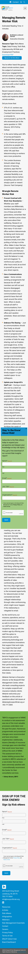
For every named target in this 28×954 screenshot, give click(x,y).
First (3, 467)
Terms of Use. (6, 506)
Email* (6, 478)
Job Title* (8, 487)
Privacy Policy (16, 504)
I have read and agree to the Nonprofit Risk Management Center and (13, 504)
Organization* (9, 495)
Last (3, 473)
